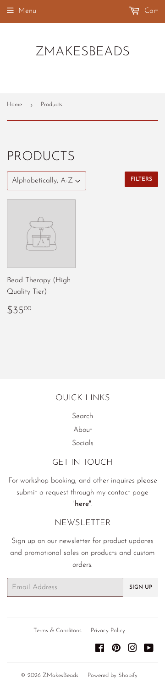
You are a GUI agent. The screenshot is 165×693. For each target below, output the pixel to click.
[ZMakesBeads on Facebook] (99, 649)
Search (82, 416)
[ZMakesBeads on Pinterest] (116, 649)
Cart (150, 11)
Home (14, 104)
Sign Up (140, 587)
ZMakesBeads (82, 52)
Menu (27, 11)
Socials (83, 443)
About (82, 430)
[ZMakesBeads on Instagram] (132, 649)
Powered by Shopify (113, 675)
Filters (141, 179)
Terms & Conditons (57, 631)
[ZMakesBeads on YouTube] (149, 649)
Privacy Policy (108, 631)
